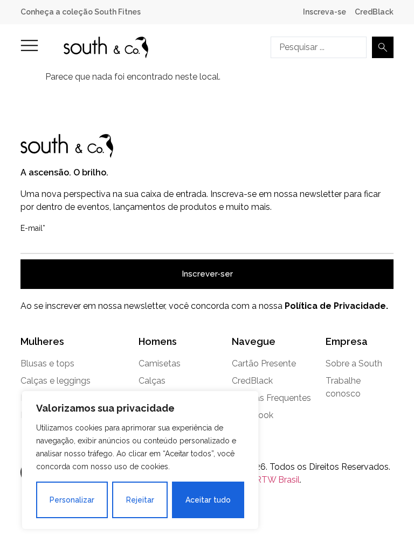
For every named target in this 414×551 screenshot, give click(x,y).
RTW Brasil (278, 480)
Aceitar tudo (208, 500)
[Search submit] (383, 47)
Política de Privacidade (335, 306)
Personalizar (72, 500)
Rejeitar (140, 500)
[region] (140, 460)
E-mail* (32, 228)
